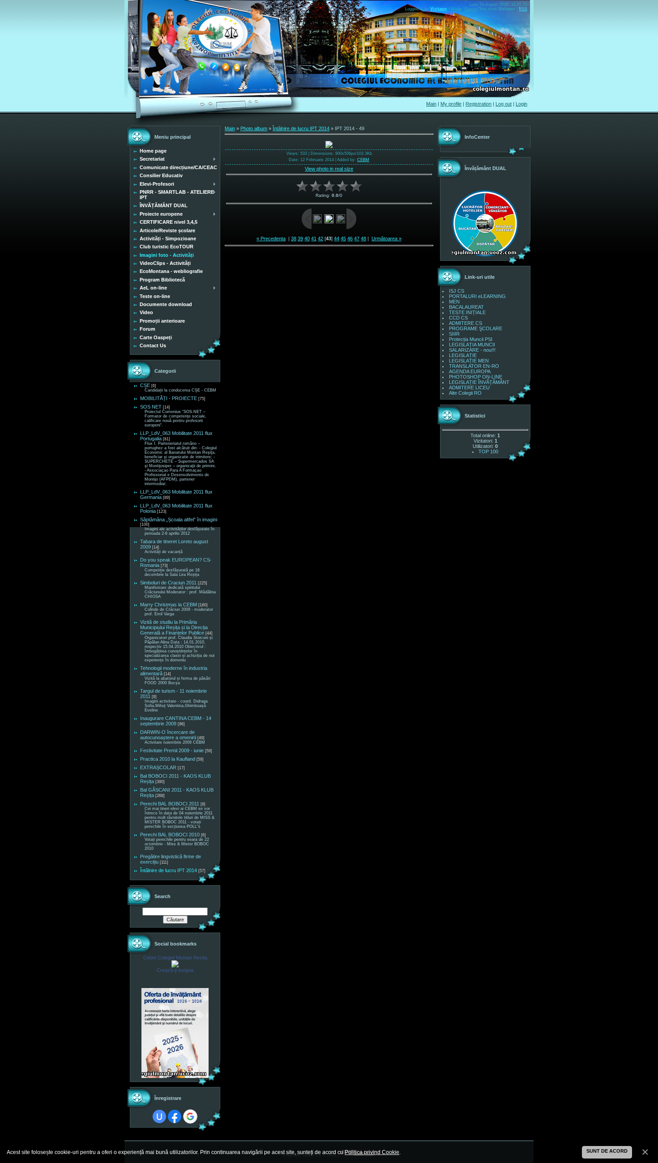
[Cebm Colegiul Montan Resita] (175, 965)
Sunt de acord (607, 1151)
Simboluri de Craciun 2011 (168, 582)
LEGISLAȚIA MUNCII (472, 344)
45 (343, 238)
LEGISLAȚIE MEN (469, 360)
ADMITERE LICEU (469, 387)
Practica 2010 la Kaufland (167, 759)
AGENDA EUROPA (470, 371)
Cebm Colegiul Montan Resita (175, 957)
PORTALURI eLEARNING (477, 296)
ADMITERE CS (465, 323)
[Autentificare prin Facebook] (174, 1116)
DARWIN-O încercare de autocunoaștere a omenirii (168, 734)
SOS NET (151, 406)
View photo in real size (329, 168)
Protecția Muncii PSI (470, 339)
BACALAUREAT (466, 307)
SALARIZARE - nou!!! (472, 350)
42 (320, 238)
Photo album (253, 128)
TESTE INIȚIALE (467, 312)
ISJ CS (456, 291)
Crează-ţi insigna (175, 970)
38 (293, 238)
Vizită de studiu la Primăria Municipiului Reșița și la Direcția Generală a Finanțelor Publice (174, 627)
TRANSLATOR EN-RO (474, 366)
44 (336, 238)
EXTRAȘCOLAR (158, 767)
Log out (504, 104)
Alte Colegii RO (465, 393)
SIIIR (454, 334)
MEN (454, 301)
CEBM (363, 160)
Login (521, 104)
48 (363, 238)
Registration (478, 104)
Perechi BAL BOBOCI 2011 (169, 803)
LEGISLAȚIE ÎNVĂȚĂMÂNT (479, 382)
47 (356, 238)
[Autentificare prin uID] (159, 1116)
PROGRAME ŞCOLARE (475, 328)
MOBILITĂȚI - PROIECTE (168, 398)
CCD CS (458, 317)
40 (307, 238)
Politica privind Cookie (372, 1152)
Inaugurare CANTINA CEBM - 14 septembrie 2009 (175, 721)
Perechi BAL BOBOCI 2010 (170, 834)
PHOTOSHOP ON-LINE (475, 376)
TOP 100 (488, 451)
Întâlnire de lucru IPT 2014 (168, 870)
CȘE (145, 385)
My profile (450, 104)
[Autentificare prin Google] (190, 1116)
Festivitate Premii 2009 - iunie (172, 750)
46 (350, 238)
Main (431, 104)
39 (300, 238)
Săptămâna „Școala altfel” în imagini (178, 519)
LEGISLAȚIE (463, 355)
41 (313, 238)
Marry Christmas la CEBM (168, 604)
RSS (523, 9)
